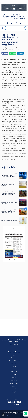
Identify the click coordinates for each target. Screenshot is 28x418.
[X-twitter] (12, 23)
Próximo (16, 259)
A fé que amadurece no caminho (9, 220)
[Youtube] (21, 23)
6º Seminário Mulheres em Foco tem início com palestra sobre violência (9, 184)
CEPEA (5, 2)
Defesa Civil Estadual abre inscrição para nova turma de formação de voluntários (8, 193)
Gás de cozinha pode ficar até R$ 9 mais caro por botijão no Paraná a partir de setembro (9, 175)
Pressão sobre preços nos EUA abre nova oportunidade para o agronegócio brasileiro (8, 211)
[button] (4, 53)
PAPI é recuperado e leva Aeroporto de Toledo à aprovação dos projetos (9, 202)
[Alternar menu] (2, 28)
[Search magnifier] (25, 28)
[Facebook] (7, 23)
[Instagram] (16, 23)
